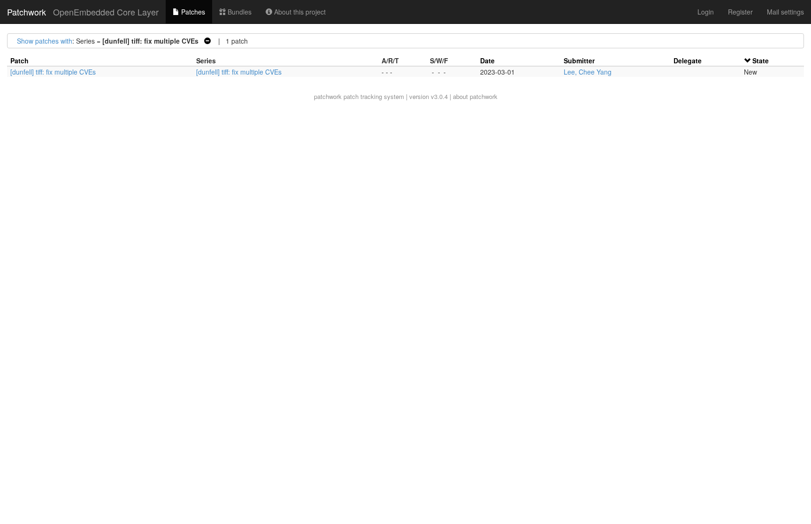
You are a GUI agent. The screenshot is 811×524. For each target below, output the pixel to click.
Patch (19, 60)
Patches (192, 11)
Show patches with (44, 41)
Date (487, 60)
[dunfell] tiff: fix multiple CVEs (53, 71)
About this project (299, 11)
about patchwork (475, 96)
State (760, 60)
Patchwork (26, 12)
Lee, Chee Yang (588, 71)
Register (740, 11)
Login (705, 11)
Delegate (687, 60)
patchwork (328, 96)
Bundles (239, 11)
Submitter (579, 60)
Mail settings (785, 11)
